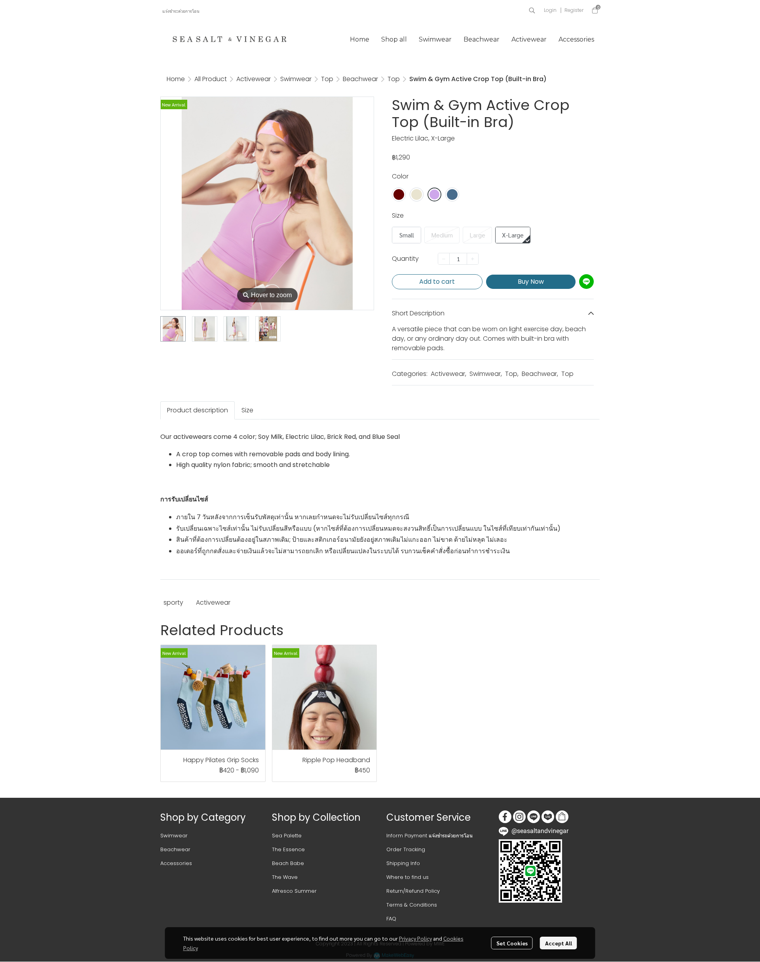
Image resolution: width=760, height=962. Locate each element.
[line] (533, 816)
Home (176, 78)
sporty (173, 602)
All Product (210, 78)
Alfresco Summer (294, 891)
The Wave (285, 877)
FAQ (391, 918)
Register (573, 10)
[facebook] (505, 816)
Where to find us (407, 877)
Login (550, 10)
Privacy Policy (415, 938)
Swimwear (296, 78)
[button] (532, 10)
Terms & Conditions (411, 905)
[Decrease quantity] (443, 258)
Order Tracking (405, 849)
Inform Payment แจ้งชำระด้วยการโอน (429, 835)
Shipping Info (403, 863)
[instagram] (519, 816)
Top (327, 78)
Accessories (176, 863)
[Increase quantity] (472, 258)
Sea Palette (287, 835)
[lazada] (548, 816)
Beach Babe (288, 863)
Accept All (558, 943)
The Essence (288, 849)
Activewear (253, 78)
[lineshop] (562, 816)
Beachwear (360, 78)
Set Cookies (512, 943)
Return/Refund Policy (413, 891)
